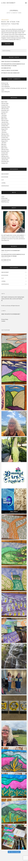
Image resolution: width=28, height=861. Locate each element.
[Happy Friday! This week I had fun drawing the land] (14, 346)
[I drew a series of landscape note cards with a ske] (14, 811)
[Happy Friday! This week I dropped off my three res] (14, 682)
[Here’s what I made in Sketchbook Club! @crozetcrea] (14, 527)
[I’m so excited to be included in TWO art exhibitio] (14, 501)
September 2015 (5, 127)
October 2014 (4, 137)
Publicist (20, 298)
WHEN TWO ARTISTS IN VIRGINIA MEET (10, 61)
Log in (2, 196)
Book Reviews (4, 176)
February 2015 (4, 134)
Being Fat (7, 86)
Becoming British (6, 68)
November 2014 (5, 135)
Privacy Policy (4, 319)
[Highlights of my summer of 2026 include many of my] (14, 656)
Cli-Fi (2, 179)
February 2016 (4, 120)
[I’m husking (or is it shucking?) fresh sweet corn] (14, 449)
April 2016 (3, 117)
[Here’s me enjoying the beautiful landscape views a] (14, 733)
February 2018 (4, 108)
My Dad (7, 84)
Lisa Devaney (8, 3)
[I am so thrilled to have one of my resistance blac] (14, 475)
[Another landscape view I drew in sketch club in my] (14, 785)
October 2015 (4, 125)
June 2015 (4, 132)
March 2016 (4, 118)
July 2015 (3, 130)
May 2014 (3, 144)
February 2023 (4, 103)
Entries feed (4, 198)
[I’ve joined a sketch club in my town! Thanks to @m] (14, 837)
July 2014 (3, 142)
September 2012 (5, 158)
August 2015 (4, 129)
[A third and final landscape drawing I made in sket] (14, 759)
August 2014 (4, 141)
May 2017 (3, 113)
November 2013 (5, 151)
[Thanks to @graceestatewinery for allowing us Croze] (14, 630)
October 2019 (4, 105)
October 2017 (4, 112)
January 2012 (4, 159)
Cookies (3, 321)
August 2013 (4, 154)
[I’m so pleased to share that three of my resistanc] (14, 707)
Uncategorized (5, 185)
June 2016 (4, 115)
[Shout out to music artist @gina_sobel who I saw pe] (14, 423)
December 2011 (5, 161)
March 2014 (4, 147)
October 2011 (4, 163)
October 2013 (4, 153)
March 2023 (4, 101)
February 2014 (4, 149)
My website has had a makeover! (10, 73)
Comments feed (5, 200)
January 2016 (4, 122)
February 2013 (4, 156)
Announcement (5, 19)
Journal (3, 182)
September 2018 (5, 107)
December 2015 (5, 124)
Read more (7, 43)
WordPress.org (5, 201)
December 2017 (5, 110)
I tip (7, 83)
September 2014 (5, 139)
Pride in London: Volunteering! (9, 70)
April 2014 (3, 146)
